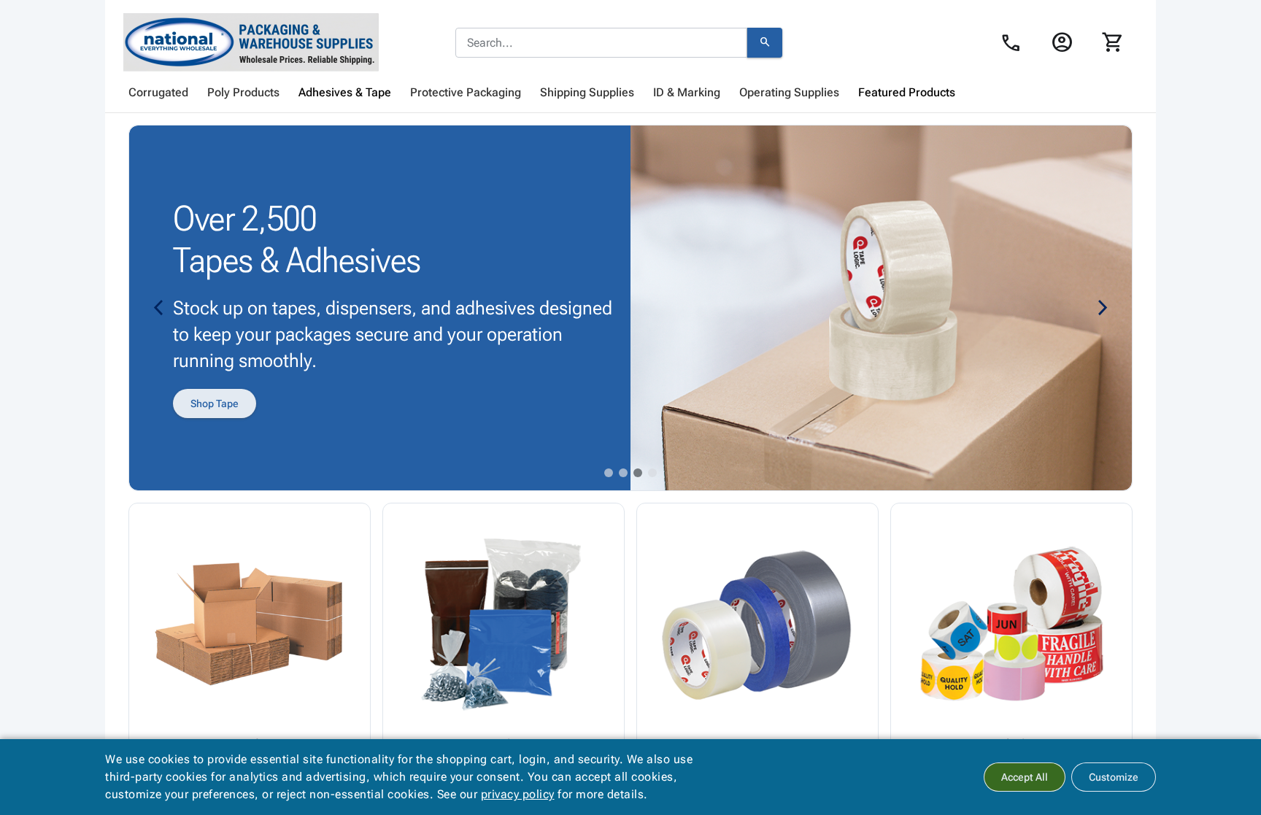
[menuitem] (158, 92)
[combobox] (601, 43)
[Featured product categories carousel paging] (608, 472)
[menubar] (630, 93)
